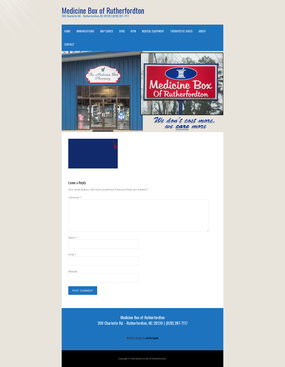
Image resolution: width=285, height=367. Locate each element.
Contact (69, 44)
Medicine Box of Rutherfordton (103, 10)
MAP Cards (106, 31)
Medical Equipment (153, 31)
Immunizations (85, 31)
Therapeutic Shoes (181, 31)
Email (72, 254)
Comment (74, 197)
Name (72, 237)
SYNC (122, 31)
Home (67, 31)
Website (73, 271)
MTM (133, 31)
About (202, 31)
